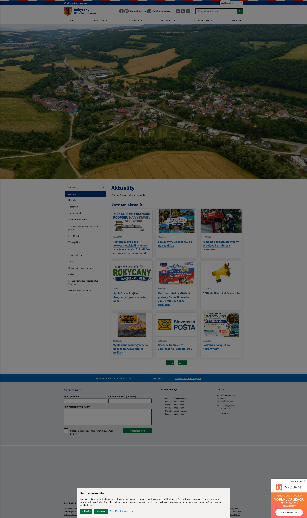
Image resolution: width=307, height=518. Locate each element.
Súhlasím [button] (86, 511)
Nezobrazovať (297, 480)
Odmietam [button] (101, 511)
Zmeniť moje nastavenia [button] (121, 511)
